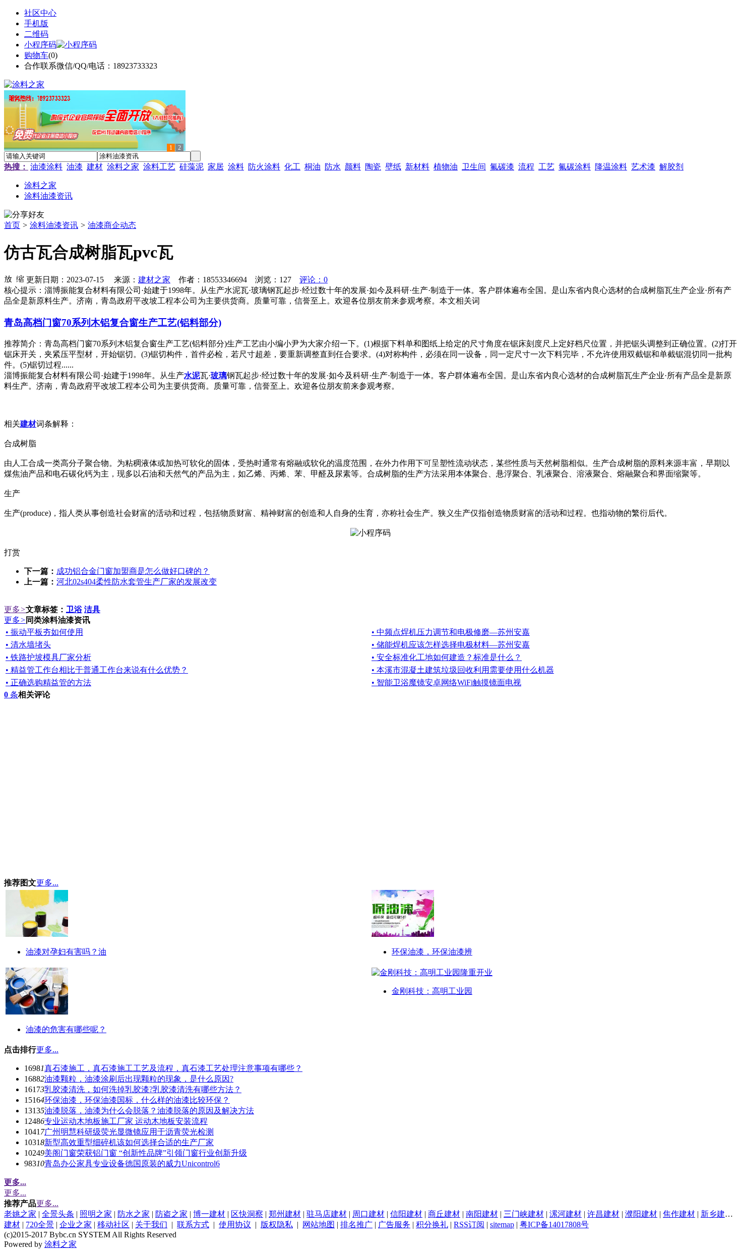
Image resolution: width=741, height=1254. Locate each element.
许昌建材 (603, 1214)
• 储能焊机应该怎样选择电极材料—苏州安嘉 (451, 644)
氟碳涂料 (575, 166)
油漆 (75, 166)
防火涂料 (264, 166)
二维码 (36, 34)
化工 (292, 166)
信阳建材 (406, 1214)
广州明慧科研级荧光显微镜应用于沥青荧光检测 (129, 1131)
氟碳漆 (502, 166)
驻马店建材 (326, 1214)
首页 (12, 225)
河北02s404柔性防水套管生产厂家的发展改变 (136, 581)
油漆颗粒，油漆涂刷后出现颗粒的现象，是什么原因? (138, 1078)
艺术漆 (643, 166)
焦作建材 (679, 1214)
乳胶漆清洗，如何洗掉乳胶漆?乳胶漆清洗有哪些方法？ (142, 1089)
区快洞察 (247, 1214)
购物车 (36, 55)
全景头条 (58, 1214)
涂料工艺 (159, 166)
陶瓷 (373, 166)
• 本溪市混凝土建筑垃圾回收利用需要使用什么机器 (463, 670)
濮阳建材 (641, 1214)
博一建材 (209, 1214)
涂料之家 (123, 166)
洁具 (92, 609)
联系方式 (193, 1224)
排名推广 (356, 1224)
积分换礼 (432, 1224)
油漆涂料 (46, 166)
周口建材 (368, 1214)
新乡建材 (717, 1214)
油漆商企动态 (112, 225)
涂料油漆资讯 (54, 225)
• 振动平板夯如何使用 (44, 632)
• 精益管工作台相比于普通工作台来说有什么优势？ (97, 670)
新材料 (417, 166)
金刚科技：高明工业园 (432, 991)
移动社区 (113, 1224)
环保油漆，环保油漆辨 (432, 951)
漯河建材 (565, 1214)
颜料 (353, 166)
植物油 (446, 166)
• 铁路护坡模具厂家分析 (48, 657)
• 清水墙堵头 (28, 644)
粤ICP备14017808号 (554, 1224)
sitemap (502, 1224)
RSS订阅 (469, 1224)
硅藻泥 (191, 166)
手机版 (36, 23)
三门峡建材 (524, 1214)
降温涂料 (611, 166)
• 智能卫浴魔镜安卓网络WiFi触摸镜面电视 (446, 682)
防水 (333, 166)
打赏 (12, 552)
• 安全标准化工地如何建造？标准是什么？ (447, 657)
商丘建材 (444, 1214)
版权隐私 (277, 1224)
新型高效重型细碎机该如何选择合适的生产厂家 (129, 1142)
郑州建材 (285, 1214)
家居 (216, 166)
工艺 (546, 166)
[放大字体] (8, 278)
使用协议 (235, 1224)
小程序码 (40, 44)
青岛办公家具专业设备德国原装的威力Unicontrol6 (132, 1163)
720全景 (40, 1224)
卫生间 (474, 166)
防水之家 (133, 1214)
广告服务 (394, 1224)
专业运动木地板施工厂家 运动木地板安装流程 (126, 1121)
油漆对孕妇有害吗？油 (66, 951)
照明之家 (96, 1214)
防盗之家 (171, 1214)
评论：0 (313, 279)
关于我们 (151, 1224)
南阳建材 (482, 1214)
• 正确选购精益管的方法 (48, 682)
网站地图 (318, 1224)
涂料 (236, 166)
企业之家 (75, 1224)
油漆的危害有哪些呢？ (66, 1029)
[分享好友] (24, 215)
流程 (526, 166)
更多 (15, 609)
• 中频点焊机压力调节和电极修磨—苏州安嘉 (451, 632)
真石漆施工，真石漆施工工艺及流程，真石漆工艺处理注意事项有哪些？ (173, 1068)
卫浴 (74, 609)
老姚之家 (20, 1214)
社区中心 (40, 13)
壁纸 (393, 166)
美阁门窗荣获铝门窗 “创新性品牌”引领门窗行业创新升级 (145, 1153)
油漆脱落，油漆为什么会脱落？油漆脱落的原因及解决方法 (149, 1110)
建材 (95, 166)
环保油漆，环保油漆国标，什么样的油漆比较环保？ (137, 1100)
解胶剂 (671, 166)
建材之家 (154, 279)
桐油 (312, 166)
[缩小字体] (20, 278)
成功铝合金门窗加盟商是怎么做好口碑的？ (133, 571)
